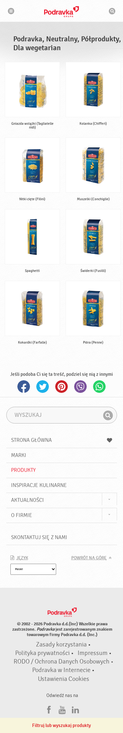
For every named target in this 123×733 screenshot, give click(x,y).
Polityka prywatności (42, 653)
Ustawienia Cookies (63, 679)
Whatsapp (99, 386)
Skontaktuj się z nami (39, 537)
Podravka (61, 12)
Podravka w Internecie (61, 670)
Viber (80, 386)
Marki (18, 455)
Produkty (23, 470)
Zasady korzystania (61, 644)
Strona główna (31, 440)
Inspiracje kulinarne (39, 485)
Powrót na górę (89, 558)
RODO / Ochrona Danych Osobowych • (64, 661)
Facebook (23, 386)
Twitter (42, 386)
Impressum (93, 653)
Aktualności (27, 500)
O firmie (21, 515)
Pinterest (61, 386)
